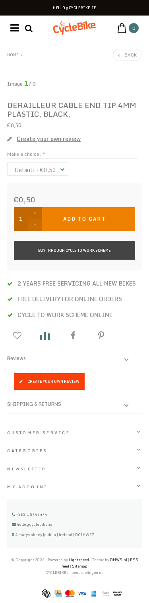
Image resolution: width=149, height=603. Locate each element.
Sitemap (79, 566)
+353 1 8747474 (31, 514)
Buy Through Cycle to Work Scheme (74, 250)
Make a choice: (26, 154)
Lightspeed (79, 560)
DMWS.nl (119, 560)
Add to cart (84, 219)
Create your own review (53, 381)
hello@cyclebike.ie (34, 524)
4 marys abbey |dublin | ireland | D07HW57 (54, 534)
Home (13, 54)
